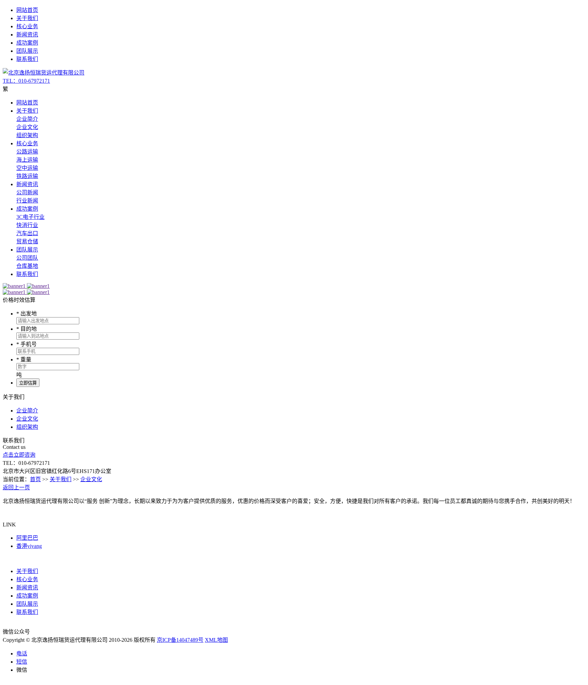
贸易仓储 (27, 241)
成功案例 (27, 43)
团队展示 (27, 51)
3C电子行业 (30, 217)
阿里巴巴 (27, 538)
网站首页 (27, 10)
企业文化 (27, 127)
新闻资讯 (27, 34)
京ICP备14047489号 (180, 640)
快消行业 (27, 225)
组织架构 (27, 135)
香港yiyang (29, 546)
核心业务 (27, 26)
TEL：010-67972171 (26, 81)
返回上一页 (16, 487)
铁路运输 (27, 176)
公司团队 (27, 258)
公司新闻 (27, 192)
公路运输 (27, 151)
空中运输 (27, 168)
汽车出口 (27, 233)
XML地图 (216, 640)
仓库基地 (27, 266)
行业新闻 (27, 200)
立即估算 (28, 383)
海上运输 (27, 160)
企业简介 (27, 119)
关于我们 (27, 18)
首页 (35, 479)
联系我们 (27, 59)
